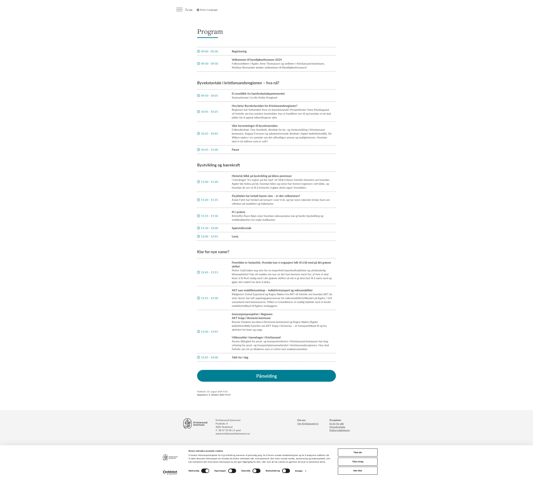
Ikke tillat (357, 470)
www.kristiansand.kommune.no (233, 433)
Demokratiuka (337, 427)
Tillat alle (357, 452)
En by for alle (337, 423)
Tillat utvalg (357, 461)
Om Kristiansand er (308, 423)
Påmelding (266, 376)
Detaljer (299, 471)
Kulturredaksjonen (340, 430)
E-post (237, 430)
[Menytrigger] (179, 9)
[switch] (232, 471)
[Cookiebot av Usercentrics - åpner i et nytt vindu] (170, 473)
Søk (190, 10)
